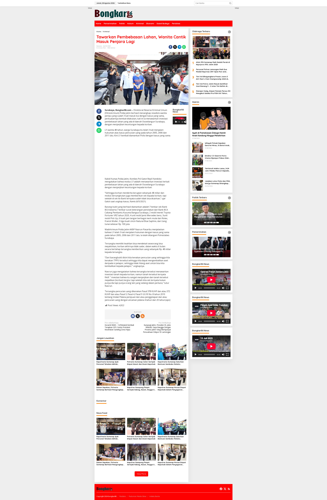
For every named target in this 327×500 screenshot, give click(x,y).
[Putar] (176, 122)
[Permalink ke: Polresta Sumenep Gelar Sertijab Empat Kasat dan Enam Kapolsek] (141, 351)
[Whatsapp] (184, 47)
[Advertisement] (85, 53)
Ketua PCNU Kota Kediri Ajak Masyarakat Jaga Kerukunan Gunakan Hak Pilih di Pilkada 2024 (210, 215)
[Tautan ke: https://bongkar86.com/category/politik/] (229, 197)
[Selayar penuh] (186, 122)
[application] (179, 120)
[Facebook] (133, 316)
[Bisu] (223, 288)
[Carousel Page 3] (211, 222)
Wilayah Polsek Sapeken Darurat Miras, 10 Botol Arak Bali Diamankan (217, 144)
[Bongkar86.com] (114, 13)
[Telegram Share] (179, 47)
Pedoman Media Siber (137, 496)
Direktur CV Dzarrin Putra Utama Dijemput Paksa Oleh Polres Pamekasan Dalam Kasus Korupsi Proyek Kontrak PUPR (217, 157)
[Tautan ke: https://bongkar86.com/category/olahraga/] (229, 31)
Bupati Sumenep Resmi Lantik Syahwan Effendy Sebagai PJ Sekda (209, 250)
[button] (230, 3)
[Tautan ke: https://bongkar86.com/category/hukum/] (229, 102)
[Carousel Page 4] (214, 222)
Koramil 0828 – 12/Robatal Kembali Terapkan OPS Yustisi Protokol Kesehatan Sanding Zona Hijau (119, 326)
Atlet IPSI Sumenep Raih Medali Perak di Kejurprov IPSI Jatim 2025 (213, 63)
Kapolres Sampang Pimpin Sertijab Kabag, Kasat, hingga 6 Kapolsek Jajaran (140, 388)
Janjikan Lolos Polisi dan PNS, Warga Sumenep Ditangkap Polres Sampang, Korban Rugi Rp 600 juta (217, 182)
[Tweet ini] (175, 47)
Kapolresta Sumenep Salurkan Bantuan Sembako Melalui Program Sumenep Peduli (171, 363)
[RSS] (143, 316)
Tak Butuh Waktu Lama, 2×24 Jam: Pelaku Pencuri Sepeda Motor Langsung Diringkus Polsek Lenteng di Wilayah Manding (217, 169)
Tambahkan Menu (124, 3)
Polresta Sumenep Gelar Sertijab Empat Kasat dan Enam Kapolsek (141, 363)
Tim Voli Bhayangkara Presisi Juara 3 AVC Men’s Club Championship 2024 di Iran (212, 78)
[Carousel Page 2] (208, 222)
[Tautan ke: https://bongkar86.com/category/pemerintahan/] (229, 232)
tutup (90, 8)
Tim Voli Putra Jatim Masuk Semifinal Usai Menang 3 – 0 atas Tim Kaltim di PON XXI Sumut (211, 85)
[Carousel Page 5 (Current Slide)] (217, 222)
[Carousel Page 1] (205, 222)
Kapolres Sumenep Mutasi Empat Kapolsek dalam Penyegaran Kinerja (172, 388)
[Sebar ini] (170, 47)
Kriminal (99, 48)
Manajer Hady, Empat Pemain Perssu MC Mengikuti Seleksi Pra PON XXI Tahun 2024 (213, 92)
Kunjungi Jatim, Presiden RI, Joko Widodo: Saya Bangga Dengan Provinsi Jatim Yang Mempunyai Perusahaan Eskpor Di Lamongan (157, 327)
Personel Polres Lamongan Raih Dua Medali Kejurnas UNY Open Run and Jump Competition (211, 70)
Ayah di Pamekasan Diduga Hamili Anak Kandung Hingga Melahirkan (209, 134)
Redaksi (122, 496)
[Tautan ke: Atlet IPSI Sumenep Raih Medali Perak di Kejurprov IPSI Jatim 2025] (211, 47)
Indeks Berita (154, 496)
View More (141, 474)
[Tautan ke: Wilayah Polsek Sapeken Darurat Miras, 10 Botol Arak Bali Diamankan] (197, 147)
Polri (104, 48)
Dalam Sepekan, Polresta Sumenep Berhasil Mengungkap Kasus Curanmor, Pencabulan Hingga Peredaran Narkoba (109, 388)
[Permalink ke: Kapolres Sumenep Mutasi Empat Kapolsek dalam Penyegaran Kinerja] (172, 377)
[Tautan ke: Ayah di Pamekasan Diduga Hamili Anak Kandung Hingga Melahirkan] (211, 118)
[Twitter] (138, 316)
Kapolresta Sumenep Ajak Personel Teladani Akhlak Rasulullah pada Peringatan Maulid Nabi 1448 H (108, 363)
